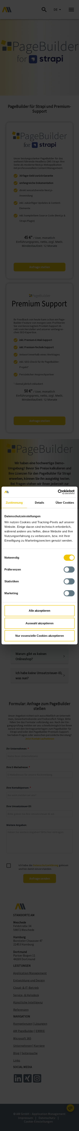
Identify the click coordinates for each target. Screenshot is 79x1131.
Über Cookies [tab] (65, 502)
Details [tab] (39, 502)
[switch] (69, 569)
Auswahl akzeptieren (39, 623)
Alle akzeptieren (39, 610)
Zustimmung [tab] (14, 502)
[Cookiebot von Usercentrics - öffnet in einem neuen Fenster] (58, 491)
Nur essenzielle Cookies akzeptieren (39, 635)
